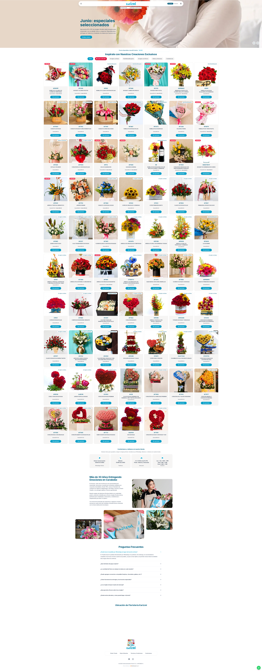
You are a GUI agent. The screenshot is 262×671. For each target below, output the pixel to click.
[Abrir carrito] (181, 3)
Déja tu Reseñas (124, 653)
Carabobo (170, 3)
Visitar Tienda (113, 653)
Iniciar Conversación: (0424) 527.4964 (99, 461)
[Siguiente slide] (257, 43)
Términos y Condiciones (137, 653)
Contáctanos (148, 653)
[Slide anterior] (253, 43)
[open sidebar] (81, 3)
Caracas (176, 3)
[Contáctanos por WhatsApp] (259, 668)
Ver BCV (140, 50)
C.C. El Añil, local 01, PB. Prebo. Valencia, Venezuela (141, 461)
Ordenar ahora (86, 37)
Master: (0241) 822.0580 (120, 461)
